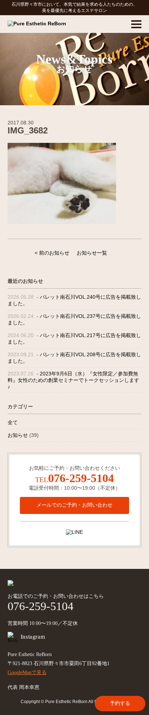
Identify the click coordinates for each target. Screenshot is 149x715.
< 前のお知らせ (52, 253)
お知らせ (18, 435)
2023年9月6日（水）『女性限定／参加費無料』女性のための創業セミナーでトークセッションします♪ (73, 380)
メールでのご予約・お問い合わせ (74, 505)
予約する (120, 703)
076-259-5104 (81, 478)
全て (13, 422)
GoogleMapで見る (27, 672)
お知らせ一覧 (92, 253)
